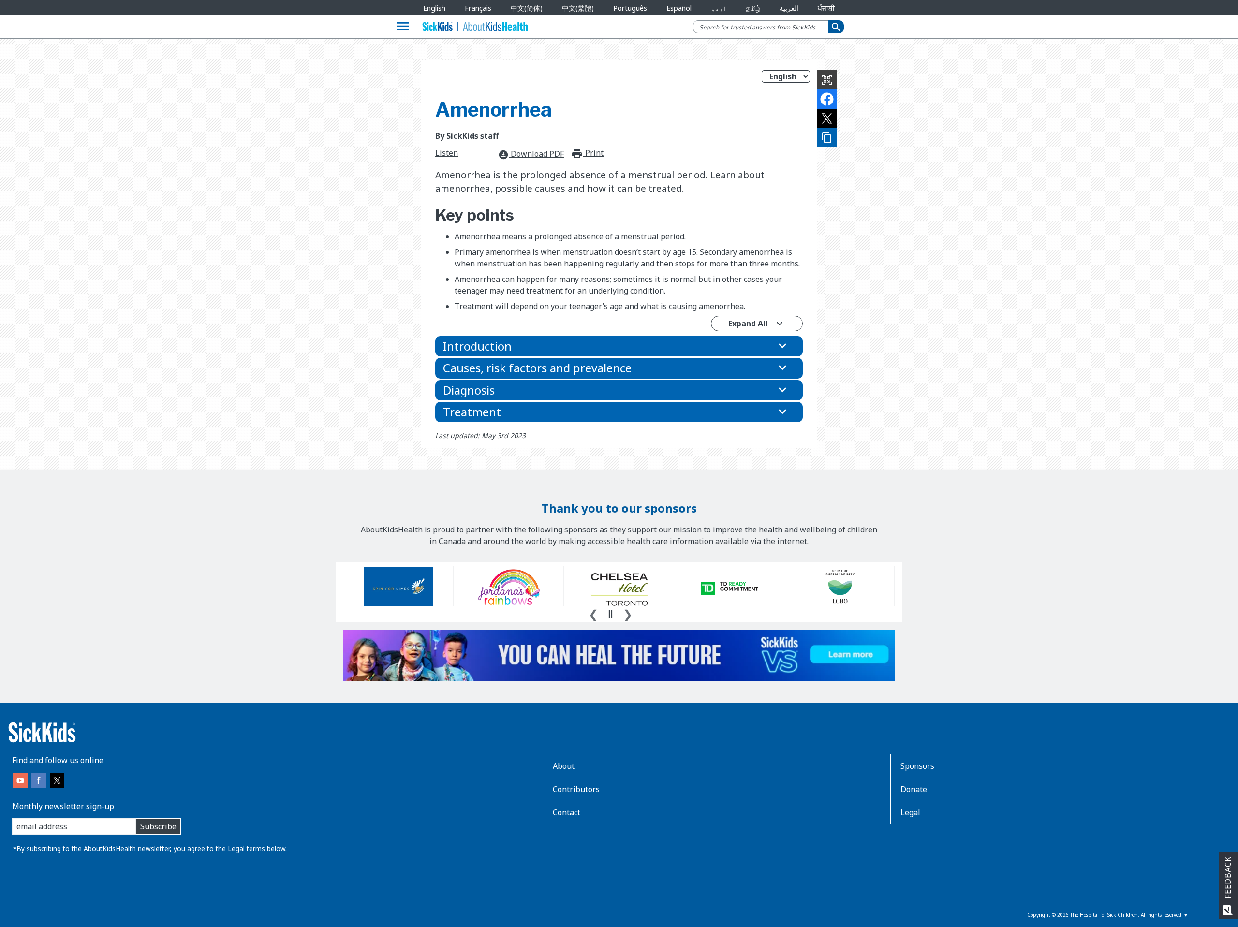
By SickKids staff (467, 136)
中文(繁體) (578, 8)
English (434, 8)
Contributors (576, 789)
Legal (236, 848)
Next (628, 613)
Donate (913, 789)
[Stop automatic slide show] (610, 613)
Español (679, 8)
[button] (619, 346)
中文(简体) (527, 8)
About (564, 766)
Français (478, 8)
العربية (789, 8)
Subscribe (158, 826)
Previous (593, 613)
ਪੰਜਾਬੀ (826, 8)
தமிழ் (753, 8)
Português (630, 8)
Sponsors (917, 766)
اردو (718, 8)
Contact (566, 812)
